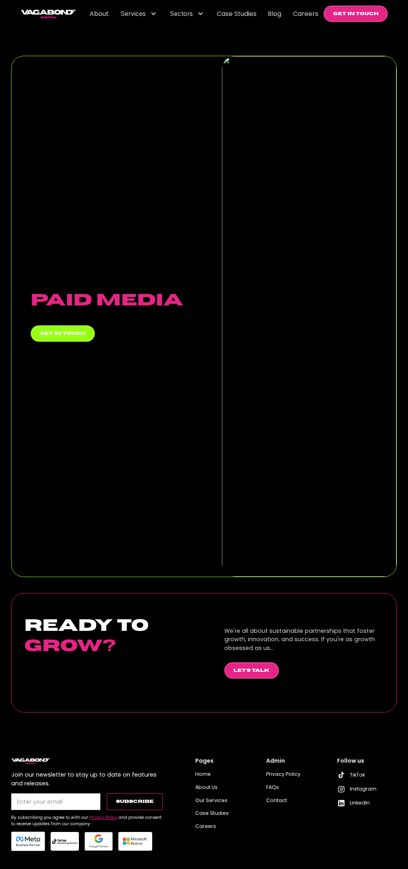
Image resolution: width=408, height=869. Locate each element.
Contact (276, 800)
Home (203, 774)
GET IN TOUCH (356, 14)
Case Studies (212, 813)
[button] (139, 14)
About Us (206, 787)
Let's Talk (251, 670)
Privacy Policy (283, 774)
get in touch (62, 333)
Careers (205, 826)
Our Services (211, 800)
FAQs (272, 787)
